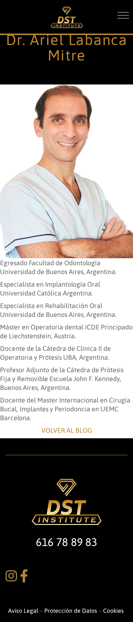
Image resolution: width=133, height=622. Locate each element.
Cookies (114, 610)
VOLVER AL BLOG (66, 430)
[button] (123, 15)
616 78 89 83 (66, 542)
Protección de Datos (70, 610)
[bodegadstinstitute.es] (66, 14)
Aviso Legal (24, 610)
